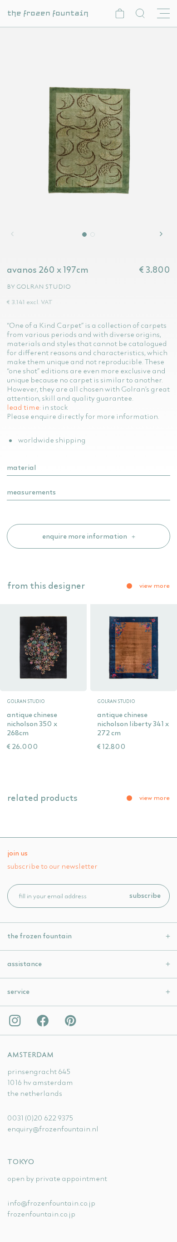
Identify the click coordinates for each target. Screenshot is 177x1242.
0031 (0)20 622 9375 (40, 1117)
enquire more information (85, 535)
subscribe (145, 895)
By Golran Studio (39, 286)
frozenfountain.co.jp (41, 1213)
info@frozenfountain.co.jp (51, 1202)
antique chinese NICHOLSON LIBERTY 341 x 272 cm (133, 723)
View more (154, 585)
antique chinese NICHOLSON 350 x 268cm (32, 723)
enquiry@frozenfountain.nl (52, 1128)
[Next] (162, 234)
